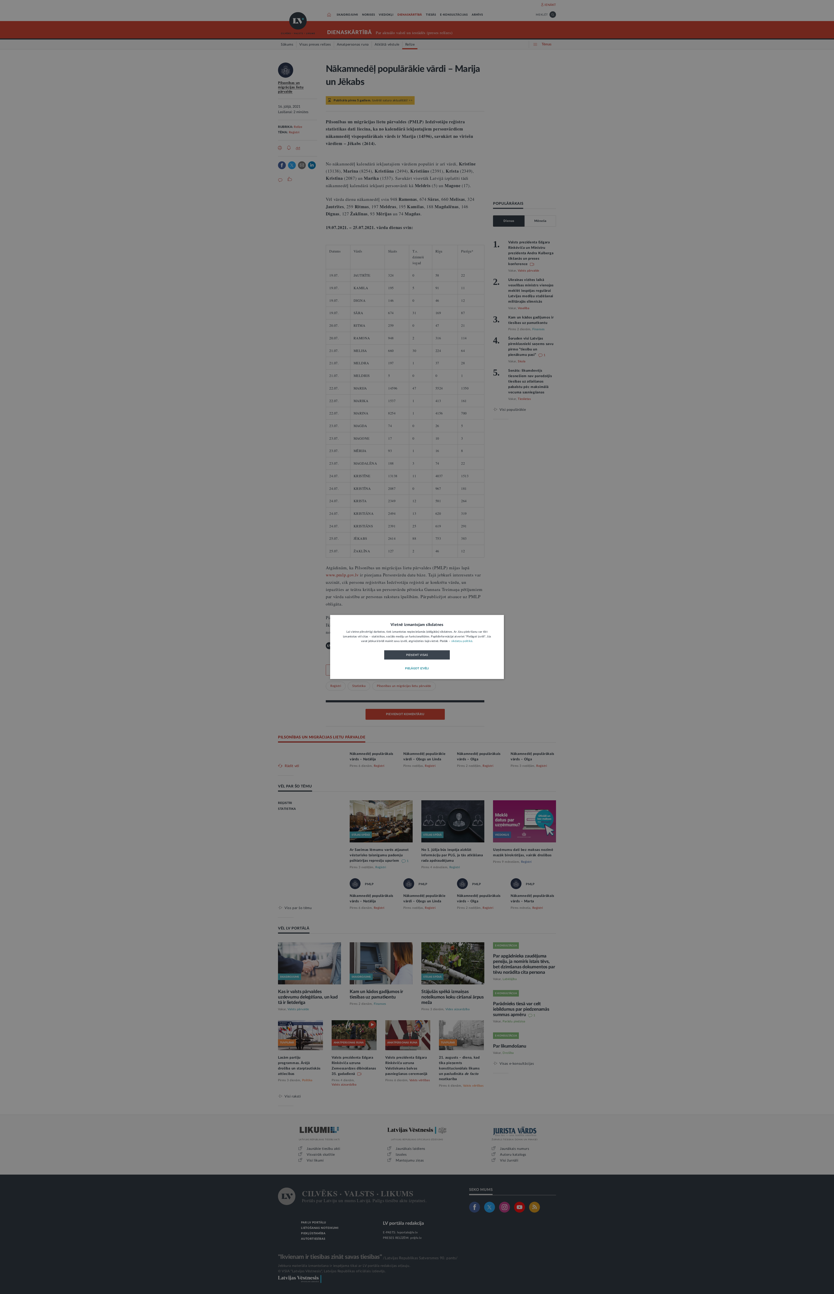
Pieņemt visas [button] (417, 655)
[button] (417, 669)
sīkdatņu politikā (461, 641)
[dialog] (417, 647)
